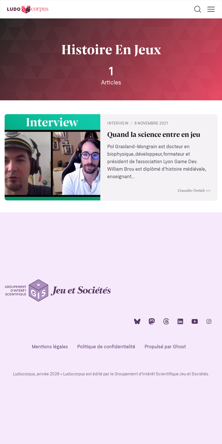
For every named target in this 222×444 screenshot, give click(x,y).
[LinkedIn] (180, 321)
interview (117, 123)
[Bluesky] (137, 321)
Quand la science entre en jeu (153, 134)
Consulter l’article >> (194, 190)
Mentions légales (50, 347)
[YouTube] (195, 321)
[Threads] (166, 321)
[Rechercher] (198, 9)
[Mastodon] (152, 321)
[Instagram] (209, 321)
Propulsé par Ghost (165, 347)
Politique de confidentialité (106, 347)
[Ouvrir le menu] (211, 9)
